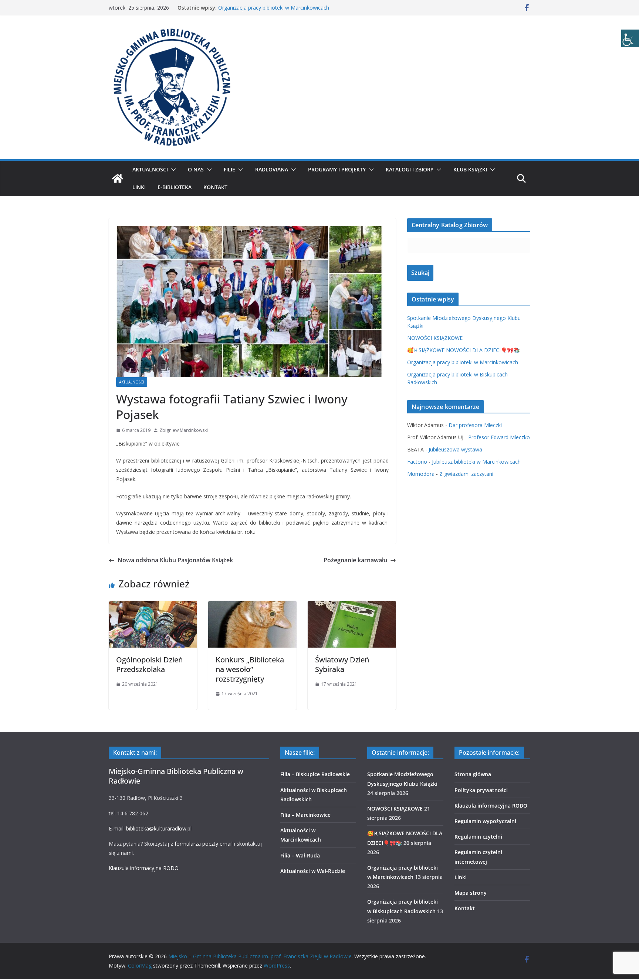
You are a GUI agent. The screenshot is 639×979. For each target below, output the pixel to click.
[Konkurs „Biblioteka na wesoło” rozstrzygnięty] (252, 606)
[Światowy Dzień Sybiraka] (352, 606)
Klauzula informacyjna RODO (144, 867)
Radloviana (271, 169)
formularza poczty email (204, 843)
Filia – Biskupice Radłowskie (315, 774)
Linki (139, 187)
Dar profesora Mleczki (475, 425)
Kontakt (215, 187)
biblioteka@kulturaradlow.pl (159, 828)
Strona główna (472, 774)
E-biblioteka (175, 187)
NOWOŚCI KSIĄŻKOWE (435, 337)
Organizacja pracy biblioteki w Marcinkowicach (273, 7)
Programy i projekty (337, 169)
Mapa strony (470, 892)
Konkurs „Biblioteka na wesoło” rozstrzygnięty (250, 669)
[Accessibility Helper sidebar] (630, 38)
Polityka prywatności (481, 790)
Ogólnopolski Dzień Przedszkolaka (149, 664)
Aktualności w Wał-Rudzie (312, 870)
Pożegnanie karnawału (355, 560)
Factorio (417, 461)
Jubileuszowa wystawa (455, 449)
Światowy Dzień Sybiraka (342, 664)
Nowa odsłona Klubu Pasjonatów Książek (175, 560)
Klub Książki (470, 169)
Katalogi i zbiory (409, 169)
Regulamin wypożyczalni (485, 821)
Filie (229, 169)
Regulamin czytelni (478, 836)
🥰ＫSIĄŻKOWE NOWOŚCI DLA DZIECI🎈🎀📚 (463, 350)
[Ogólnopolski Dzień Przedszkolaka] (153, 606)
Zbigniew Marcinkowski (183, 430)
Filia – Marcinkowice (305, 814)
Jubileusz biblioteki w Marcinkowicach (476, 461)
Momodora (421, 473)
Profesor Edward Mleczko (499, 437)
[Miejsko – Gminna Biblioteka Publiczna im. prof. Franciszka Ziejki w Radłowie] (117, 178)
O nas (196, 169)
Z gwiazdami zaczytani (466, 473)
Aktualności (150, 169)
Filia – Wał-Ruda (300, 855)
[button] (172, 169)
